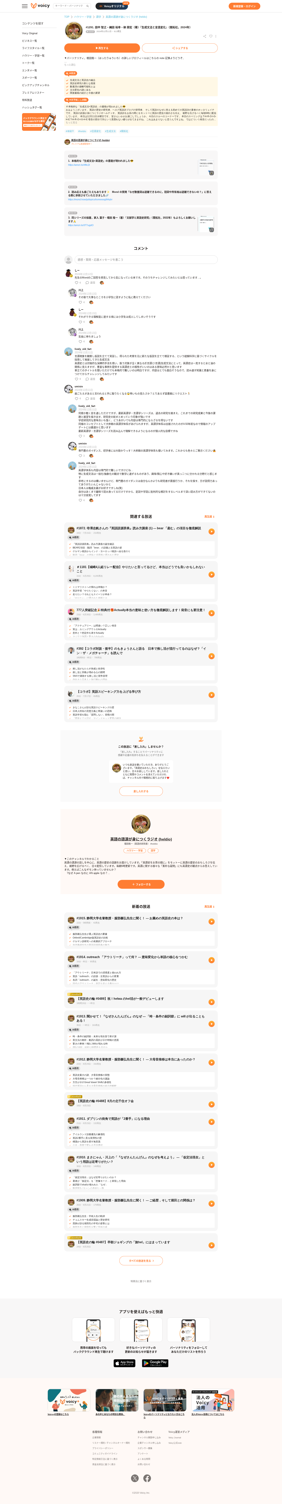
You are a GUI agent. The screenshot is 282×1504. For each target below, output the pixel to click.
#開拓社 (124, 131)
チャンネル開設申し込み (149, 1437)
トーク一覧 (28, 62)
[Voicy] (40, 6)
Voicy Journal (174, 1437)
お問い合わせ (144, 1464)
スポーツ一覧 (29, 77)
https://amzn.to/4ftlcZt (79, 165)
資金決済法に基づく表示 (103, 1464)
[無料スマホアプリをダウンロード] (39, 122)
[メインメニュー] (25, 6)
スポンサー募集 (145, 1448)
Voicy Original (29, 33)
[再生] (212, 531)
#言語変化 (95, 131)
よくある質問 (144, 1459)
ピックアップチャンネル (35, 85)
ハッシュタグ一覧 (32, 107)
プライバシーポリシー (102, 1448)
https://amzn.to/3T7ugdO (80, 225)
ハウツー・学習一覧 (33, 55)
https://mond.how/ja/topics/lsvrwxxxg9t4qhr (90, 199)
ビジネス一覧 (29, 40)
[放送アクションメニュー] (216, 36)
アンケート (143, 1454)
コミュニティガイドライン (104, 1454)
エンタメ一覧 (29, 70)
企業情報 (96, 1437)
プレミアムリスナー (33, 92)
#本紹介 (70, 131)
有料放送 (27, 100)
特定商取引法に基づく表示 (105, 1459)
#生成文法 (110, 131)
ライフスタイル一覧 (33, 48)
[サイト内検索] (87, 6)
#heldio (82, 131)
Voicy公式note (175, 1443)
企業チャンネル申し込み (149, 1443)
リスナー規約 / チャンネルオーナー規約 (111, 1443)
